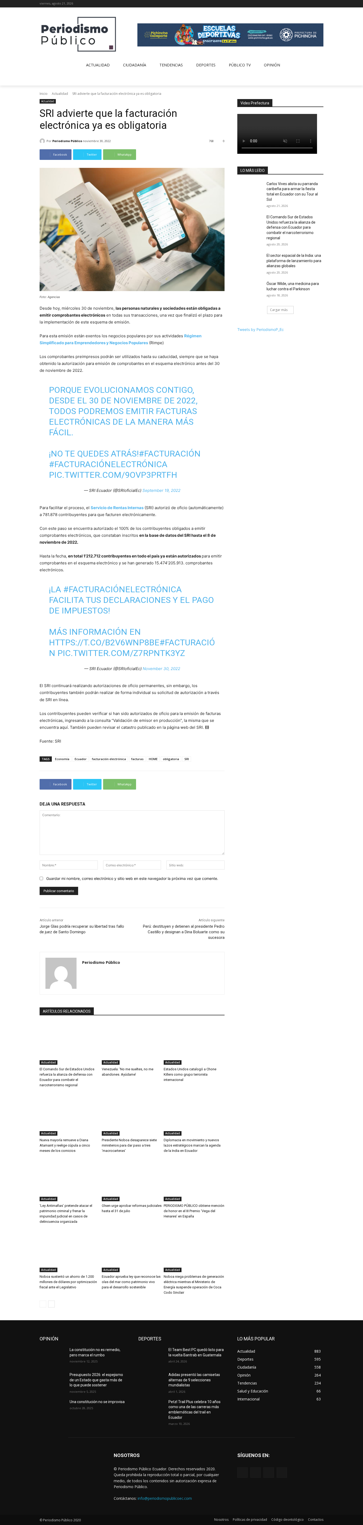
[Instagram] (306, 4)
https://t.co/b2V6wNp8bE (104, 642)
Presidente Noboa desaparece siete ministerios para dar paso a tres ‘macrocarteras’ (129, 1145)
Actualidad (60, 93)
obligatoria (171, 759)
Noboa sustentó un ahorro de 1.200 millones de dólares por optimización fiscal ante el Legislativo (68, 1282)
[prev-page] (43, 1304)
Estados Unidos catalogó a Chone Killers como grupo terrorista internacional (190, 1074)
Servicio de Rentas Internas (117, 507)
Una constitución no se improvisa (97, 1402)
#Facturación (170, 454)
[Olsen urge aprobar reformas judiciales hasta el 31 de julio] (132, 1180)
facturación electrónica (109, 759)
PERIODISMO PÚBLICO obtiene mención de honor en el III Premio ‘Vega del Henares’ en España (194, 1211)
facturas (137, 759)
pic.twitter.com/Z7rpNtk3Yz (121, 653)
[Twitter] (313, 4)
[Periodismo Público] (43, 141)
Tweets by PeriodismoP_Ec (260, 329)
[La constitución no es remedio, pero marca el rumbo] (52, 1356)
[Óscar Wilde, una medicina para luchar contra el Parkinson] (250, 290)
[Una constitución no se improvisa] (52, 1408)
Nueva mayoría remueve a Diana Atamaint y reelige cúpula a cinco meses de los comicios (65, 1145)
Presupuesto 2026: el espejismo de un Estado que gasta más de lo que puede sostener (96, 1380)
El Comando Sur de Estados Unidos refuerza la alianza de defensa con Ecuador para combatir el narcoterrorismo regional (291, 227)
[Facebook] (298, 4)
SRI (186, 759)
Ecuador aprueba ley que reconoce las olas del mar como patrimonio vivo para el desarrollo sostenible (131, 1282)
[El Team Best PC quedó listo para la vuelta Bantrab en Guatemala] (151, 1356)
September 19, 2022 (161, 490)
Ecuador (81, 759)
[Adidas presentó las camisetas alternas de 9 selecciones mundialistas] (151, 1381)
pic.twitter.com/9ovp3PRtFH (113, 475)
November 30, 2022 (161, 668)
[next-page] (51, 1304)
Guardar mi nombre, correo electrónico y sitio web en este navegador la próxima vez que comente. (132, 878)
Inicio (44, 93)
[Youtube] (320, 4)
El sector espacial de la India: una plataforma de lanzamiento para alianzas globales (294, 260)
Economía (62, 759)
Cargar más (279, 310)
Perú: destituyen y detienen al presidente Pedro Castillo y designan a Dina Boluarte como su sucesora (184, 932)
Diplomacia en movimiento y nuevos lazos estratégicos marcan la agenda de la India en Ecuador (192, 1145)
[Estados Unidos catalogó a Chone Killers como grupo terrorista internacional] (194, 1043)
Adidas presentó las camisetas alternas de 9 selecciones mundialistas (194, 1380)
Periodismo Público (67, 141)
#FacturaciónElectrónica (108, 464)
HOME (153, 759)
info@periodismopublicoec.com (165, 1498)
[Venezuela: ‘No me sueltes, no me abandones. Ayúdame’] (132, 1043)
